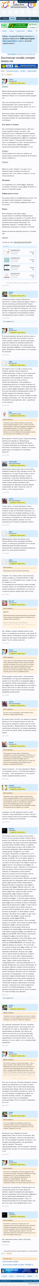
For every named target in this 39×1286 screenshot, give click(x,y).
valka (10, 361)
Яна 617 (11, 601)
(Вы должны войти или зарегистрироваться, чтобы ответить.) (21, 1251)
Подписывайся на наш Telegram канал (26, 54)
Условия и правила (33, 1283)
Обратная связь (27, 1281)
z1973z (11, 499)
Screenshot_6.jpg (15, 265)
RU (10, 1281)
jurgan (11, 292)
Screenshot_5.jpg (15, 258)
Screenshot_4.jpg (15, 273)
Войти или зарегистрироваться (27, 1)
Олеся (11, 79)
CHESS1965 (13, 462)
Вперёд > (9, 74)
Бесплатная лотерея (10, 1261)
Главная (5, 18)
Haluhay (11, 829)
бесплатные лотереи (12, 71)
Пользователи (22, 18)
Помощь (35, 1281)
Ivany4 (11, 742)
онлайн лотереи (32, 71)
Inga (10, 412)
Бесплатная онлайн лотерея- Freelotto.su (18, 1265)
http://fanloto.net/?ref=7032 (22, 242)
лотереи (23, 71)
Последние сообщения (8, 21)
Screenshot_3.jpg (15, 250)
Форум (13, 18)
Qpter (4, 998)
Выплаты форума (12, 54)
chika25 (11, 785)
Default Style (4, 1281)
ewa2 (10, 532)
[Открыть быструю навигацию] (36, 31)
